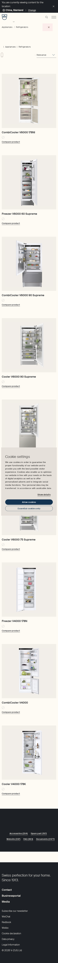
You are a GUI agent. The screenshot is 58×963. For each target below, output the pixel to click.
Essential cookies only (29, 508)
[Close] (53, 6)
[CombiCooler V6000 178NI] (29, 101)
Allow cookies (29, 502)
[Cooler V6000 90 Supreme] (29, 345)
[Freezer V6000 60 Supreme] (29, 182)
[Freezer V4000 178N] (29, 589)
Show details (44, 494)
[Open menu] (53, 17)
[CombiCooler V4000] (29, 671)
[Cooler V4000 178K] (29, 752)
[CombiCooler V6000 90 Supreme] (29, 264)
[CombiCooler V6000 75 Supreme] (29, 427)
